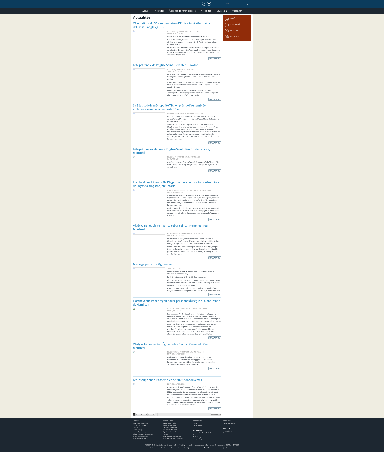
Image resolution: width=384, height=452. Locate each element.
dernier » (218, 414)
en (247, 4)
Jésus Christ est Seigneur (140, 423)
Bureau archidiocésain (169, 425)
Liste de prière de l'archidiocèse (202, 433)
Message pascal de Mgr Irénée (152, 264)
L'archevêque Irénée (169, 423)
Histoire (165, 434)
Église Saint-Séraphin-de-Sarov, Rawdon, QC (183, 69)
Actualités (206, 11)
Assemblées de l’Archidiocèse (172, 436)
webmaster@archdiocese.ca (224, 448)
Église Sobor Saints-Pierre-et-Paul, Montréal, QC (185, 233)
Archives (225, 433)
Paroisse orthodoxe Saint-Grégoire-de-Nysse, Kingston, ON (189, 190)
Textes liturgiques (198, 437)
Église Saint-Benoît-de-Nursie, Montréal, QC (183, 157)
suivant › (213, 414)
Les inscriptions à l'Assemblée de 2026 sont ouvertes (167, 380)
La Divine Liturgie (138, 430)
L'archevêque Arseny (139, 432)
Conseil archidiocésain (170, 427)
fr (249, 4)
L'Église (135, 427)
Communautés (197, 425)
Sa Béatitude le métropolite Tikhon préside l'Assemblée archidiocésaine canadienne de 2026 (169, 107)
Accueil (146, 11)
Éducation (221, 11)
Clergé (195, 423)
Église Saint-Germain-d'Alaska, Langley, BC (183, 31)
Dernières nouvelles (229, 423)
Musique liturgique (199, 439)
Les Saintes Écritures (139, 425)
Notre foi (159, 11)
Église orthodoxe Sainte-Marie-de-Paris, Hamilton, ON (187, 309)
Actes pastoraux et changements (173, 438)
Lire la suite (214, 59)
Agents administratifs (169, 432)
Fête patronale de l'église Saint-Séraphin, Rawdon (165, 65)
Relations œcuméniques (140, 438)
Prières (195, 435)
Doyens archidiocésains (170, 430)
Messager (237, 11)
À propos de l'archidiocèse (182, 11)
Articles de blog (227, 431)
